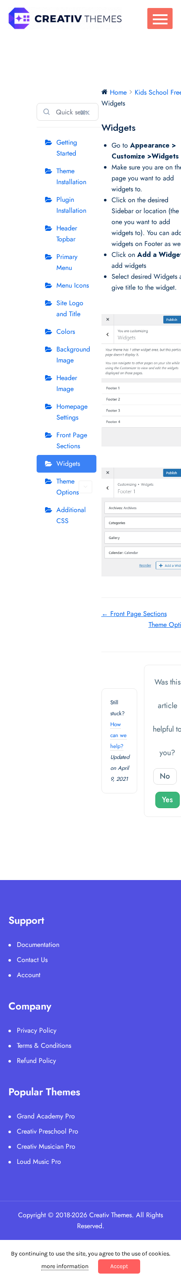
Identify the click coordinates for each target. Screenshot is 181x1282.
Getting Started (66, 147)
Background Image (73, 354)
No (165, 776)
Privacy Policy (36, 1030)
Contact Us (32, 960)
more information (64, 1266)
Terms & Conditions (44, 1045)
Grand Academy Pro (46, 1116)
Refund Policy (36, 1060)
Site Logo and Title (69, 308)
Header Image (66, 383)
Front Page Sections (71, 440)
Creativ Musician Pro (46, 1146)
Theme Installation (71, 176)
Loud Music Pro (39, 1161)
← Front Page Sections (134, 614)
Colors (65, 331)
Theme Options (67, 486)
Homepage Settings (72, 412)
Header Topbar (66, 233)
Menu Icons (72, 285)
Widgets (68, 463)
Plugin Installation (71, 205)
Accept (119, 1266)
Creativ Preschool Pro (47, 1131)
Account (28, 975)
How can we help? (118, 735)
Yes (167, 799)
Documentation (38, 944)
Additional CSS (71, 515)
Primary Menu (66, 262)
